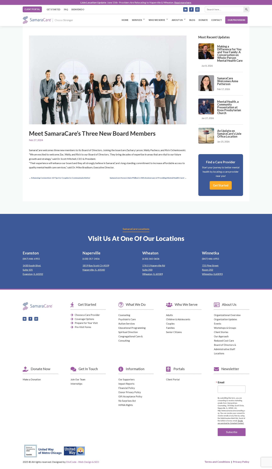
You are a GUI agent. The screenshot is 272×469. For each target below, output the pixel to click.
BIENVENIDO (77, 9)
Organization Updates (225, 319)
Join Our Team (78, 379)
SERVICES (137, 20)
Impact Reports (126, 383)
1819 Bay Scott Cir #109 (95, 265)
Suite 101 (28, 269)
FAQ (66, 9)
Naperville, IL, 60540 (93, 269)
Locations (219, 353)
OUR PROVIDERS (236, 20)
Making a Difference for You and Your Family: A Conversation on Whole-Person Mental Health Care (230, 53)
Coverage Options (84, 319)
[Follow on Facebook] (191, 9)
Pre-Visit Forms (83, 327)
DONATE (203, 20)
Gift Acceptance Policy (130, 396)
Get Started (220, 185)
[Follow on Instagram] (197, 9)
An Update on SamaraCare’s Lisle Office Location (229, 133)
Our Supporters (126, 379)
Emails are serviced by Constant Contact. (231, 421)
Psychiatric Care (127, 319)
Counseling (124, 315)
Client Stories (221, 332)
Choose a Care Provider (87, 314)
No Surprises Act (127, 400)
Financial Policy (126, 387)
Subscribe (231, 432)
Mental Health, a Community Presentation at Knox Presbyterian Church (229, 107)
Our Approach (221, 336)
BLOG (192, 20)
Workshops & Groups (225, 327)
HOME (125, 20)
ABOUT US (177, 20)
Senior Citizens (174, 332)
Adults (169, 315)
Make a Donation (32, 379)
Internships (76, 383)
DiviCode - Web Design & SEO (82, 461)
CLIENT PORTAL (32, 9)
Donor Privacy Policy (129, 392)
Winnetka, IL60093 (212, 273)
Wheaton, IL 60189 (152, 273)
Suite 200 (147, 269)
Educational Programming (132, 327)
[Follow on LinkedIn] (185, 9)
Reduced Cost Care (224, 340)
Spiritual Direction (128, 332)
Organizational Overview (227, 315)
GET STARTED (53, 9)
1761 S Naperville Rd (153, 265)
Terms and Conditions (217, 461)
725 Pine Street (210, 265)
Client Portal (173, 379)
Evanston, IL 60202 (33, 273)
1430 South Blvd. (32, 265)
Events (217, 323)
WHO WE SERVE (157, 20)
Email (221, 382)
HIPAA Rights (125, 405)
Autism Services (126, 323)
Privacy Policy (241, 461)
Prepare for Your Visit (86, 323)
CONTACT (216, 20)
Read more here (182, 2)
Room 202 (207, 269)
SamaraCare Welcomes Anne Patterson (227, 81)
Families (170, 327)
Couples (170, 323)
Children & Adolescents (178, 319)
